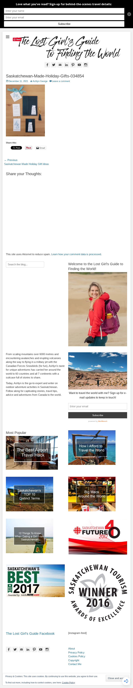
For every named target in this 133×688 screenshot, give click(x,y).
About (71, 648)
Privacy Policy (76, 652)
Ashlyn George (40, 81)
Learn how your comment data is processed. (76, 254)
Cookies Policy (76, 656)
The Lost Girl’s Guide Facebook (30, 633)
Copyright (73, 660)
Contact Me (74, 664)
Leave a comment (61, 81)
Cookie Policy (68, 682)
